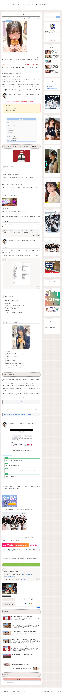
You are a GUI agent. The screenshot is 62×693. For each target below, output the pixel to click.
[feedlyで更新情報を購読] (29, 604)
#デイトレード (29, 569)
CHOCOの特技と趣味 (11, 125)
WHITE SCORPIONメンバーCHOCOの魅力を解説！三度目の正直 (20, 122)
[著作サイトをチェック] (25, 604)
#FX (33, 569)
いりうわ (52, 30)
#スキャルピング (18, 569)
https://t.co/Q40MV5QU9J (27, 574)
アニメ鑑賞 (11, 134)
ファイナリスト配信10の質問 (13, 138)
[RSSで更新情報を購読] (31, 604)
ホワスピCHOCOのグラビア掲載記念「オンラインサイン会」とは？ (17, 414)
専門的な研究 (11, 130)
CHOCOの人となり (11, 136)
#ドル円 (5, 569)
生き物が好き (11, 132)
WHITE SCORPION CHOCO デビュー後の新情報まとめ (15, 401)
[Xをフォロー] (27, 604)
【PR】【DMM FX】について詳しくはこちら (21, 564)
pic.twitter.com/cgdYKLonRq (9, 576)
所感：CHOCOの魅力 (12, 140)
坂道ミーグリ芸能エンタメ (52, 88)
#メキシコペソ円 (11, 569)
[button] (25, 54)
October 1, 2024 (24, 579)
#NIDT (23, 569)
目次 (21, 119)
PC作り (10, 128)
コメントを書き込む (22, 679)
